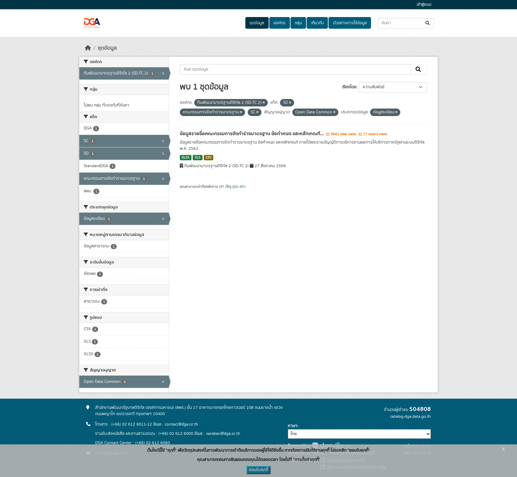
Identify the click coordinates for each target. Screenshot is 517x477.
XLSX (185, 157)
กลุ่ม (298, 23)
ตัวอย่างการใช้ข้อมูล (350, 23)
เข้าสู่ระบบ (424, 4)
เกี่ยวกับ (317, 23)
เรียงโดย (349, 87)
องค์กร (279, 23)
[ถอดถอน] (264, 102)
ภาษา (292, 426)
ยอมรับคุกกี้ (258, 470)
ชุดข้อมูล (257, 23)
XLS (197, 157)
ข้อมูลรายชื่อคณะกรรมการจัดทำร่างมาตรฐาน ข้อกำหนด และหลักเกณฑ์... (252, 134)
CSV (209, 157)
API (221, 186)
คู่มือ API (238, 186)
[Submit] (428, 23)
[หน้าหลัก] (88, 48)
